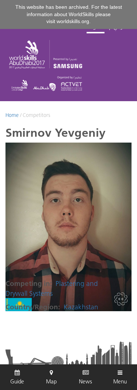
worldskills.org (73, 21)
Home (12, 115)
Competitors (36, 115)
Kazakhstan (81, 307)
